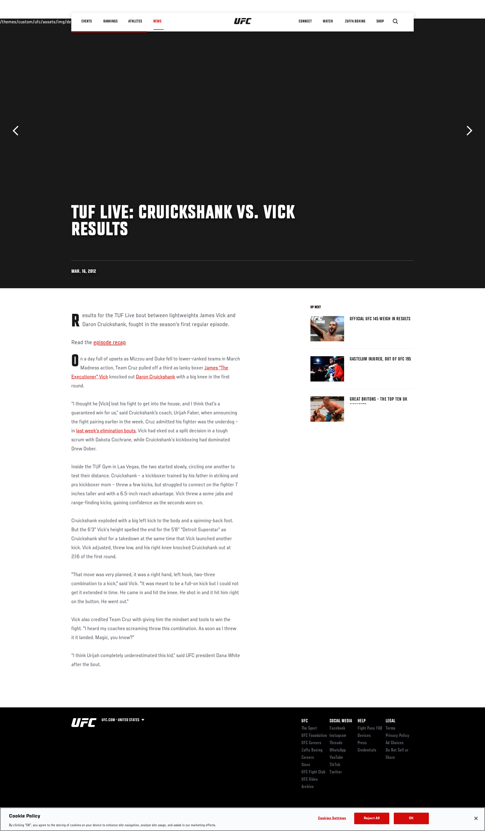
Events (86, 21)
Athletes (135, 21)
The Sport (309, 728)
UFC (304, 721)
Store (305, 765)
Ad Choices (395, 743)
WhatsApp (338, 750)
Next (467, 131)
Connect (305, 21)
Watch (328, 21)
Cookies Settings (332, 818)
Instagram (338, 735)
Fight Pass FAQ (370, 728)
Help (361, 721)
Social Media (341, 721)
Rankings (110, 21)
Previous (17, 131)
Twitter (336, 772)
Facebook (338, 728)
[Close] (476, 818)
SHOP (380, 21)
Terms (390, 728)
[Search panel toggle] (395, 21)
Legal (390, 721)
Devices (364, 735)
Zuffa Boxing (355, 21)
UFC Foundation (314, 735)
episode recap (109, 343)
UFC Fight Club (313, 772)
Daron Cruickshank (155, 377)
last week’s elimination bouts (106, 431)
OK (411, 818)
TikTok (335, 765)
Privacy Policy (397, 735)
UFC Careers (311, 743)
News (157, 21)
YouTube (336, 757)
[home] (243, 21)
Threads (336, 743)
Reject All (371, 818)
